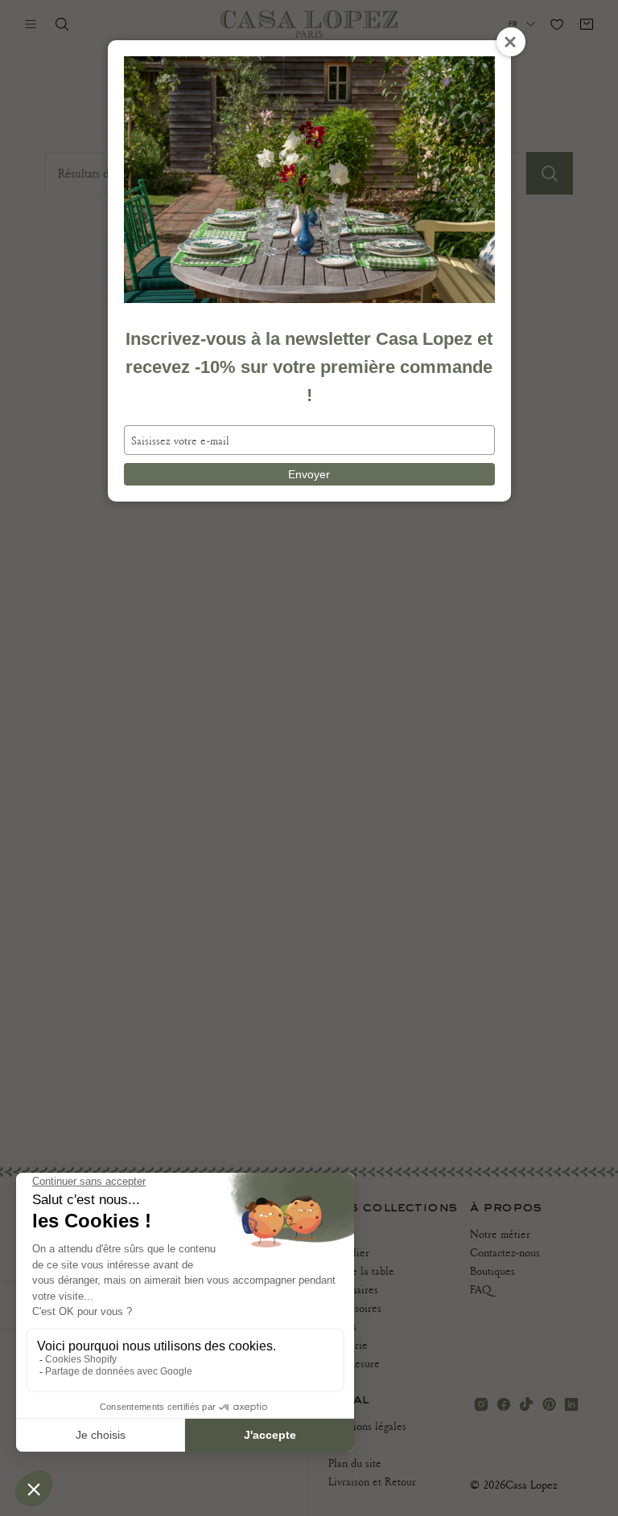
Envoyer (309, 474)
